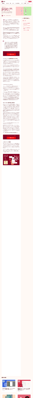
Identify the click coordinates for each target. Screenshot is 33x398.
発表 (17, 30)
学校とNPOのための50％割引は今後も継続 (10, 132)
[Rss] (28, 18)
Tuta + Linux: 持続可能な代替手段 (26, 28)
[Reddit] (23, 18)
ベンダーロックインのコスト (26, 26)
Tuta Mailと (4, 112)
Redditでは (11, 38)
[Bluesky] (25, 18)
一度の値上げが (6, 130)
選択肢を (12, 122)
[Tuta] (3, 1)
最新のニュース (3, 7)
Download (7, 3)
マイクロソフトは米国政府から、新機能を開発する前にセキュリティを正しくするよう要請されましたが (11, 110)
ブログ (22, 3)
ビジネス (13, 3)
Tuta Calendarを (8, 112)
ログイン (26, 1)
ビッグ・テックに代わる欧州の (7, 122)
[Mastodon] (24, 18)
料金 (10, 3)
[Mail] (27, 18)
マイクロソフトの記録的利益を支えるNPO (26, 23)
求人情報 (25, 3)
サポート (28, 3)
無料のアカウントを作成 (6, 162)
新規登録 (30, 1)
